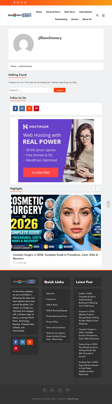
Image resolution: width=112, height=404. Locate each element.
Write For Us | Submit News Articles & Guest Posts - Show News (56, 336)
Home (39, 11)
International (85, 11)
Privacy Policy (52, 321)
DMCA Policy (52, 304)
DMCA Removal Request (56, 310)
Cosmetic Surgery (21, 248)
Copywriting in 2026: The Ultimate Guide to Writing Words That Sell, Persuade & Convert (88, 350)
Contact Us (51, 299)
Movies (74, 19)
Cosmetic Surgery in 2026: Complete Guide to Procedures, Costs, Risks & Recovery (89, 334)
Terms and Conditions (55, 327)
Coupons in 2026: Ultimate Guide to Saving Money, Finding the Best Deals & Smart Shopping (89, 317)
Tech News (69, 11)
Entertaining (61, 19)
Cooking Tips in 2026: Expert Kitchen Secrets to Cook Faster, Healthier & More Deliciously (88, 368)
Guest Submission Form (56, 316)
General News (53, 11)
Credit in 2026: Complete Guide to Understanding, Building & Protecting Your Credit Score (88, 299)
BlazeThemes (73, 398)
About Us (87, 19)
